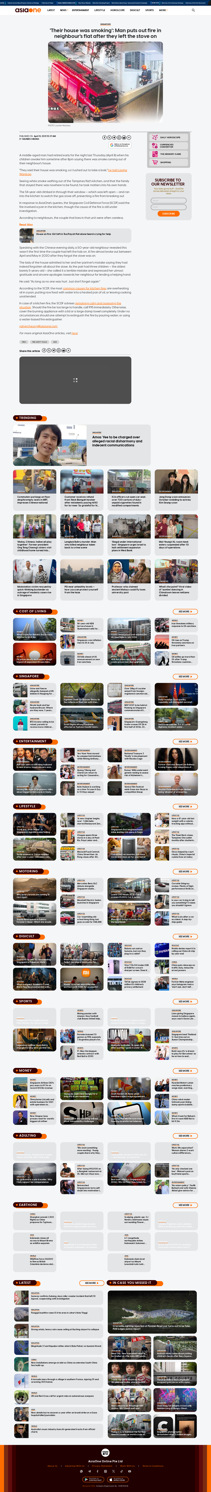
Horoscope (118, 10)
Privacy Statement (102, 1466)
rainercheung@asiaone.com (38, 326)
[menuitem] (51, 10)
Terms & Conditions (153, 1466)
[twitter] (109, 137)
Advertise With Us (74, 1466)
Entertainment (80, 10)
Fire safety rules (39, 342)
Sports (149, 10)
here (74, 333)
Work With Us (127, 1466)
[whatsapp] (119, 137)
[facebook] (104, 137)
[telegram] (114, 137)
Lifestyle (99, 10)
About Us (52, 1466)
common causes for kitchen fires (85, 288)
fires (24, 342)
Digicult (135, 10)
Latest (51, 10)
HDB (55, 342)
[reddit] (124, 137)
